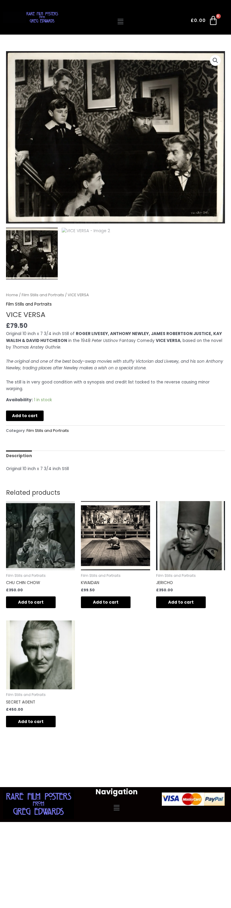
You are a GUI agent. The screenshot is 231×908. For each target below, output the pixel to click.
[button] (121, 21)
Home (12, 294)
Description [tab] (19, 456)
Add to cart (25, 416)
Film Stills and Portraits (43, 294)
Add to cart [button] (31, 602)
